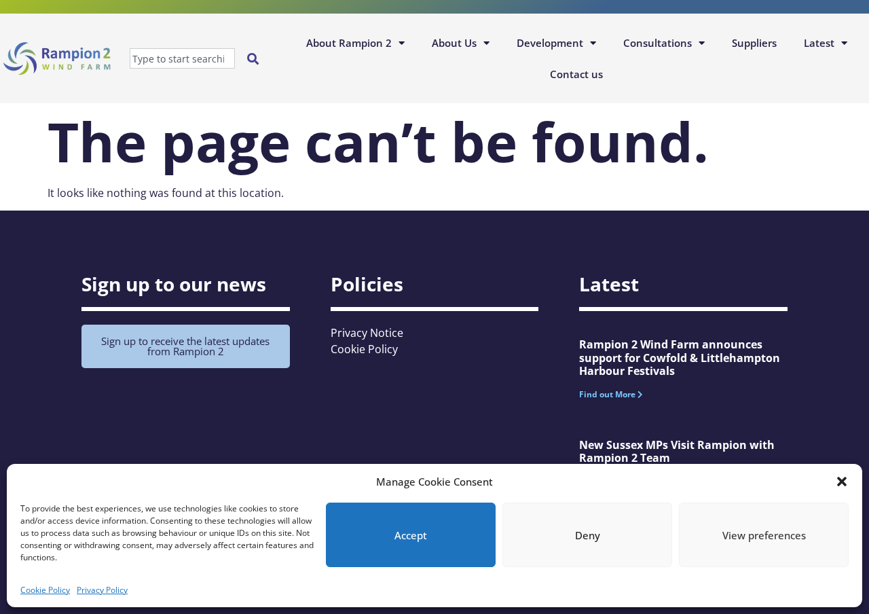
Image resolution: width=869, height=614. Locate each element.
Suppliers (754, 43)
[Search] (255, 58)
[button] (842, 481)
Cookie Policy (45, 590)
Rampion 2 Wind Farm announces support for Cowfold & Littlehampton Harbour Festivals (679, 357)
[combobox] (182, 58)
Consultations (657, 43)
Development (550, 43)
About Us (454, 43)
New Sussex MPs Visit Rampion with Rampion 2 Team (677, 451)
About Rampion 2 (349, 43)
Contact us (576, 74)
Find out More (608, 394)
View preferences (764, 535)
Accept (410, 535)
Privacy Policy (102, 590)
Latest (819, 43)
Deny (587, 535)
